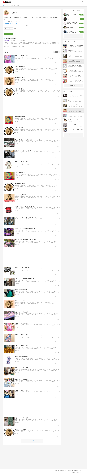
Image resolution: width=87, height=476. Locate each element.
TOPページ (57, 470)
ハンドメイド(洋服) (43, 25)
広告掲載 (76, 470)
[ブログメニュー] (59, 12)
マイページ (65, 470)
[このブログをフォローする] (8, 34)
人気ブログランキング (7, 2)
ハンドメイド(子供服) (24, 25)
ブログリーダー (71, 470)
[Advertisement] (32, 106)
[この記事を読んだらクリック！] (57, 62)
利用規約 (79, 470)
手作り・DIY (7, 25)
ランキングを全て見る (73, 85)
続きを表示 (32, 440)
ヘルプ (83, 470)
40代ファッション (8, 28)
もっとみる (73, 35)
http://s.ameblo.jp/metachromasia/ (10, 23)
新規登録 (61, 470)
